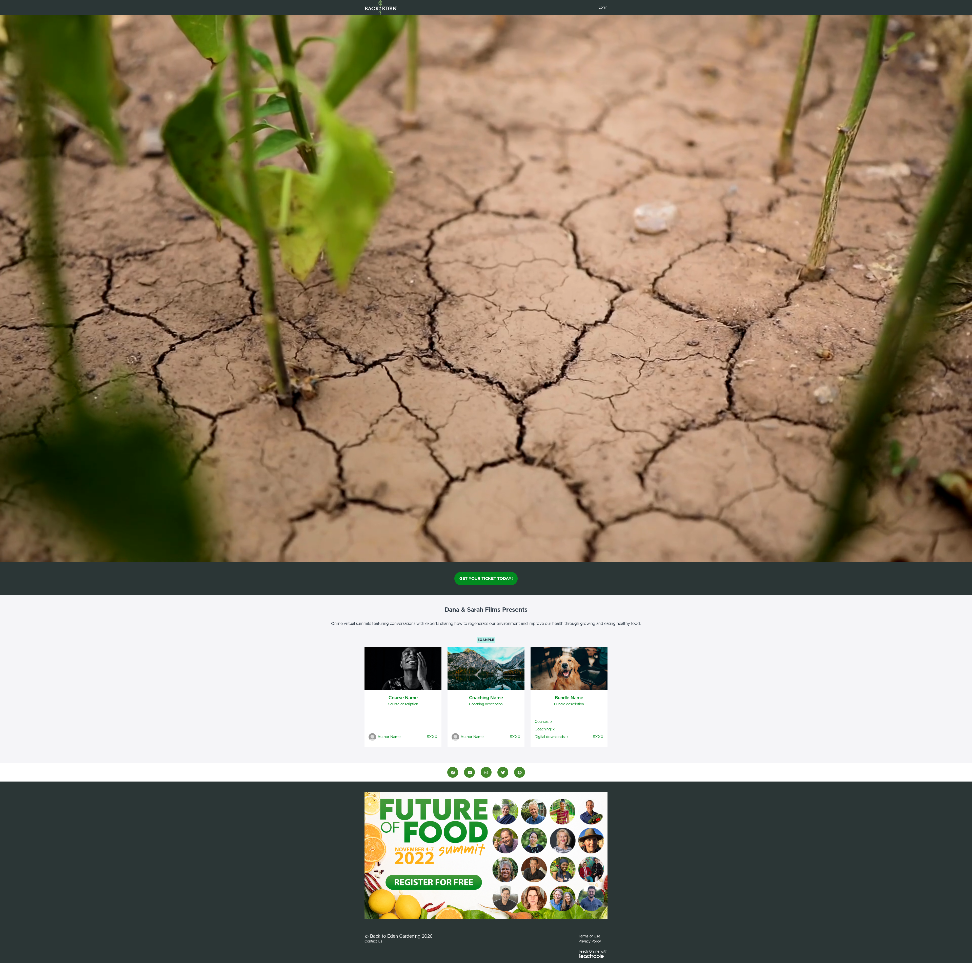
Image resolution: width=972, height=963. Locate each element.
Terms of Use (589, 936)
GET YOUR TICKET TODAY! (486, 579)
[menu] (601, 7)
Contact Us (373, 941)
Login (603, 7)
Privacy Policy (590, 941)
